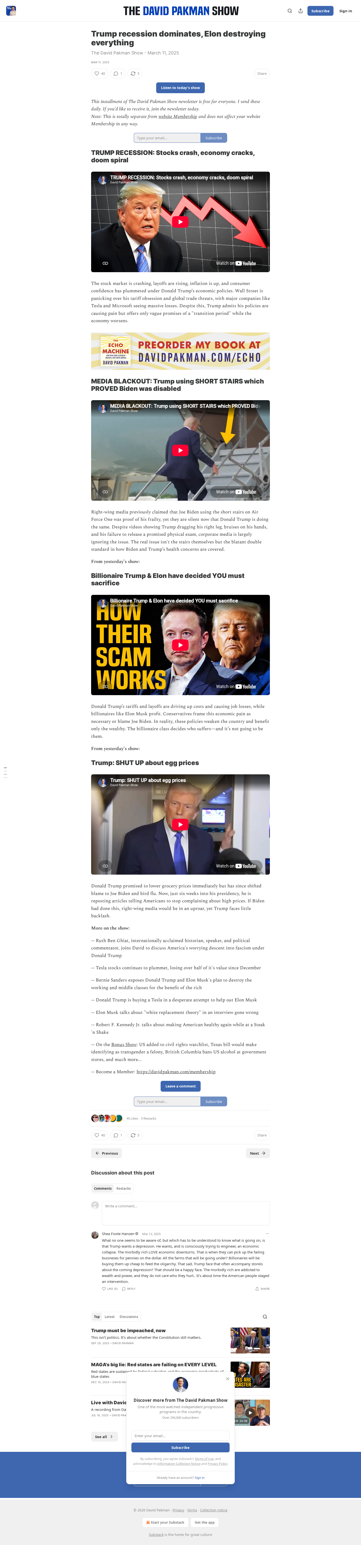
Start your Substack (167, 1522)
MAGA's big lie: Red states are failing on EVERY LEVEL (154, 1364)
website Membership (177, 116)
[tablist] (112, 1188)
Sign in (345, 10)
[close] (228, 1379)
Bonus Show (124, 1044)
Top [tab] (97, 1317)
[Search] (290, 11)
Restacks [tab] (123, 1188)
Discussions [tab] (129, 1317)
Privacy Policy (217, 1463)
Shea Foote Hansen (118, 1233)
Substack (156, 1534)
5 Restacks (148, 1118)
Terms (192, 1510)
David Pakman (123, 1343)
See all (101, 1436)
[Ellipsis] (267, 1234)
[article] (180, 1341)
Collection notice (213, 1510)
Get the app (205, 1522)
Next (254, 1153)
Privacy (178, 1510)
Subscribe (320, 10)
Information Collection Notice (179, 1463)
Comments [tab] (102, 1188)
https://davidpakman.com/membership (176, 1071)
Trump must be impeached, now (128, 1330)
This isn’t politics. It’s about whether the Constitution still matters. (146, 1337)
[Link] (84, 156)
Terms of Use (204, 1458)
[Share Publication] (300, 11)
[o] (250, 1413)
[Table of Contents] (5, 772)
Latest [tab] (110, 1317)
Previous (110, 1153)
